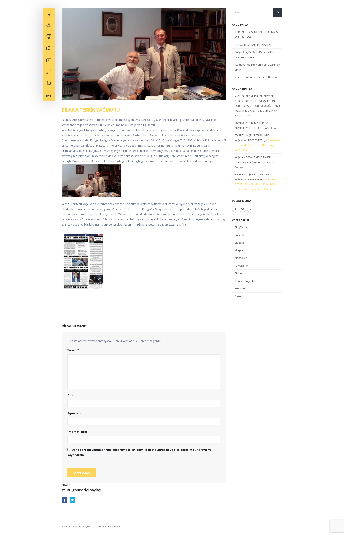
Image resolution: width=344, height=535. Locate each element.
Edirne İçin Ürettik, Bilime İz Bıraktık (256, 77)
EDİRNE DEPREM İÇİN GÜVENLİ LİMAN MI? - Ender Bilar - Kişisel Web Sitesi (255, 184)
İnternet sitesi (77, 432)
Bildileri (239, 273)
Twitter (72, 500)
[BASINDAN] (49, 71)
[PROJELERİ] (49, 37)
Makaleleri (241, 258)
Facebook (64, 500)
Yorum (73, 350)
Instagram (250, 209)
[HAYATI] (49, 13)
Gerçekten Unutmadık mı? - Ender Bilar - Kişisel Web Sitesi (257, 145)
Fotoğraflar (241, 265)
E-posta (74, 413)
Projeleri (240, 288)
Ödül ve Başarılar (245, 281)
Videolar (240, 242)
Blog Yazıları (242, 227)
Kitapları (240, 250)
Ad (70, 395)
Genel (238, 296)
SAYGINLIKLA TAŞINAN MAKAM (253, 44)
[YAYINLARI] (49, 25)
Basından (240, 235)
